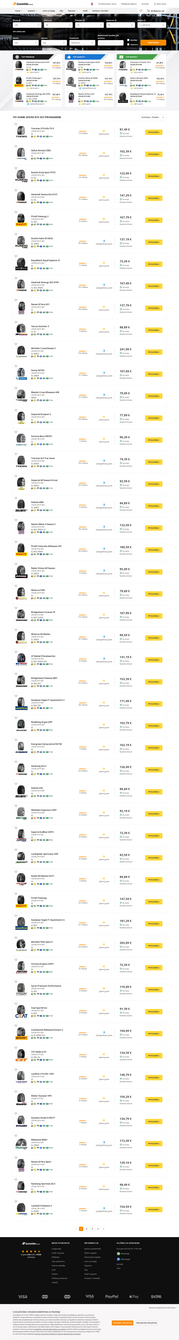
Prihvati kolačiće (122, 1323)
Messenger (125, 1259)
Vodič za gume (58, 1253)
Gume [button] (18, 11)
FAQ (118, 1268)
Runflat (133, 40)
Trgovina (72, 11)
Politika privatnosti (59, 1278)
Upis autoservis (58, 1261)
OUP (54, 1270)
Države (55, 1274)
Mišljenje (55, 1257)
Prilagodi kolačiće (146, 1323)
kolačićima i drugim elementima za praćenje (50, 1329)
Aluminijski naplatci (92, 1257)
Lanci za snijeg (49, 11)
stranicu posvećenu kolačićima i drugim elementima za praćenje (58, 1334)
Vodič (85, 11)
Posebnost (74, 38)
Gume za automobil (92, 1248)
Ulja (61, 11)
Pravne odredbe (58, 1265)
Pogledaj (153, 132)
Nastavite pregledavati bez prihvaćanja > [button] (163, 1308)
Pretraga (153, 43)
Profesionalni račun (107, 4)
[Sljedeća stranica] (103, 1229)
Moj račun (161, 4)
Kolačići (55, 1282)
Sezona (44, 38)
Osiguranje (56, 1248)
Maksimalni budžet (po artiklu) (108, 36)
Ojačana (134, 44)
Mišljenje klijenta (129, 4)
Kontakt (145, 4)
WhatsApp (125, 1253)
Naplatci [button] (31, 11)
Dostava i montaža (100, 11)
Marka (16, 38)
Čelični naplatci (90, 1253)
